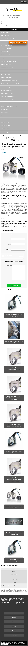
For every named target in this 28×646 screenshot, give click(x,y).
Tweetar (4, 152)
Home (14, 613)
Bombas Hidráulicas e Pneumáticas (8, 38)
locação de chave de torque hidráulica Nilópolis (14, 560)
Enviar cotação (14, 285)
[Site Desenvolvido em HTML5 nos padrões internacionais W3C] (4, 644)
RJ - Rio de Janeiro (14, 574)
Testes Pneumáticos (5, 112)
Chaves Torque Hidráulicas (6, 45)
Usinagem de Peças (5, 122)
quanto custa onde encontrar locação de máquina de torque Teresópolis (14, 398)
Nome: (9, 239)
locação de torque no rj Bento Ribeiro (14, 452)
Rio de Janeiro (14, 577)
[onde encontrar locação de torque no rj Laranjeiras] (14, 494)
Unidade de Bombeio (5, 119)
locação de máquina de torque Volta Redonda (14, 315)
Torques (3, 115)
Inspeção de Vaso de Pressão (7, 67)
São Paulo (14, 582)
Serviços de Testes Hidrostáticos (8, 96)
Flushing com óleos (5, 51)
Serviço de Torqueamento (6, 90)
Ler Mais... (4, 219)
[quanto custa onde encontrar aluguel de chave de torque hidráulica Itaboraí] (14, 466)
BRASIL (14, 571)
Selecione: (14, 569)
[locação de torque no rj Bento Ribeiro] (14, 439)
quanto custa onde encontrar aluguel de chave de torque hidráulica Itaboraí (14, 479)
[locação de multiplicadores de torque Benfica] (14, 521)
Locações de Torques (5, 74)
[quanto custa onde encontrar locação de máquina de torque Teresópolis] (14, 384)
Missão (14, 621)
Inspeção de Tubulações (6, 64)
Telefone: (8, 249)
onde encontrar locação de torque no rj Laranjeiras (14, 506)
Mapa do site (14, 635)
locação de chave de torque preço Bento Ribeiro (14, 342)
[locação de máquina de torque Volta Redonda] (14, 303)
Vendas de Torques (5, 132)
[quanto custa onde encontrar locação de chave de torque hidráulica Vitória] (14, 356)
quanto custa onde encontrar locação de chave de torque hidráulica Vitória (14, 369)
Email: (9, 244)
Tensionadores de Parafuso (6, 103)
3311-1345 (15, 17)
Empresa (14, 617)
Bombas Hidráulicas (5, 35)
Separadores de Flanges (6, 87)
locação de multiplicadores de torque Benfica (14, 533)
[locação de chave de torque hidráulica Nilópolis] (14, 548)
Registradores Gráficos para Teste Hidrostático (10, 83)
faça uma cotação (18, 43)
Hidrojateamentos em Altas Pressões (8, 61)
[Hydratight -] (14, 9)
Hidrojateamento (4, 58)
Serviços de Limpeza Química (7, 93)
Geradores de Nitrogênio (6, 54)
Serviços (14, 29)
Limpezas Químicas (5, 71)
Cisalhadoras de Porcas (6, 48)
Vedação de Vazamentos (6, 128)
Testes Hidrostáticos (5, 109)
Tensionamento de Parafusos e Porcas (9, 106)
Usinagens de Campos (5, 125)
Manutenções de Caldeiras (6, 77)
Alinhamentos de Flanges (6, 32)
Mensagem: (9, 265)
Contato (14, 630)
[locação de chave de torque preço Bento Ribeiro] (14, 329)
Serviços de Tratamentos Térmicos (8, 99)
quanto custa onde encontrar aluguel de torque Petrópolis (14, 425)
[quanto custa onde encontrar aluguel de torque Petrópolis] (14, 413)
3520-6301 (9, 15)
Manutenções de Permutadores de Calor (9, 80)
